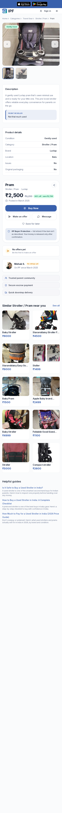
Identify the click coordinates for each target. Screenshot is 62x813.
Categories (15, 18)
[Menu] (57, 11)
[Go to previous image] (7, 44)
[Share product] (54, 185)
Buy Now (33, 208)
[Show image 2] (21, 73)
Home (4, 18)
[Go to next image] (54, 44)
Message (46, 216)
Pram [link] (52, 18)
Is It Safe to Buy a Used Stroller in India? (22, 487)
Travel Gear (28, 18)
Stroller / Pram (41, 18)
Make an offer (20, 216)
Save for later (33, 224)
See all (56, 305)
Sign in (47, 11)
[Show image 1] (8, 73)
